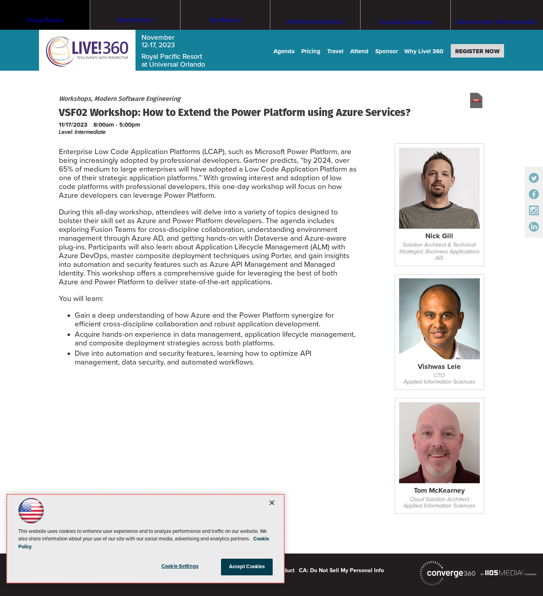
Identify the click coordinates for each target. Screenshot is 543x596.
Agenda (284, 51)
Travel (335, 51)
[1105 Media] (508, 572)
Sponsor (386, 51)
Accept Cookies (247, 566)
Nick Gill (439, 236)
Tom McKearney (439, 491)
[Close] (272, 502)
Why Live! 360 (423, 51)
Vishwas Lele (439, 367)
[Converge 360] (447, 573)
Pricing (310, 51)
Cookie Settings (179, 566)
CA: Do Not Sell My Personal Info (341, 570)
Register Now (477, 51)
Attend (359, 51)
